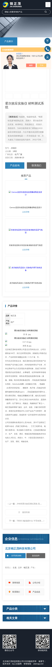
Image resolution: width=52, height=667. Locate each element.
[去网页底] (47, 57)
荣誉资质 (16, 583)
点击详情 (25, 212)
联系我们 (36, 165)
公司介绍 (36, 583)
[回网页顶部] (47, 41)
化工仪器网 (17, 664)
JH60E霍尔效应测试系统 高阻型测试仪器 (34, 504)
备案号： (42, 661)
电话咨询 (47, 49)
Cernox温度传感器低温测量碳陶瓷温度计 (26, 207)
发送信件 (36, 555)
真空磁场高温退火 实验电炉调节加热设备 (26, 283)
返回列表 (26, 512)
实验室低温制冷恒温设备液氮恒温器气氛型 (26, 245)
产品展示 (8, 41)
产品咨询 (15, 165)
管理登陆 (27, 664)
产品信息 (36, 592)
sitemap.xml (38, 664)
